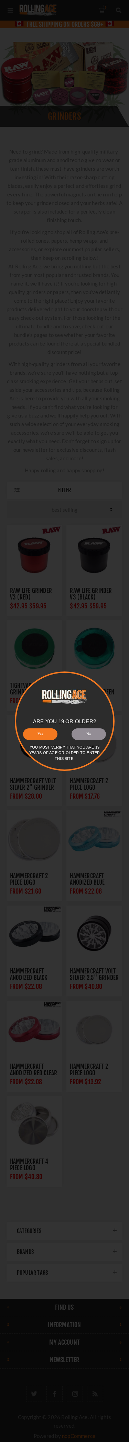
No (88, 734)
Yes (40, 734)
